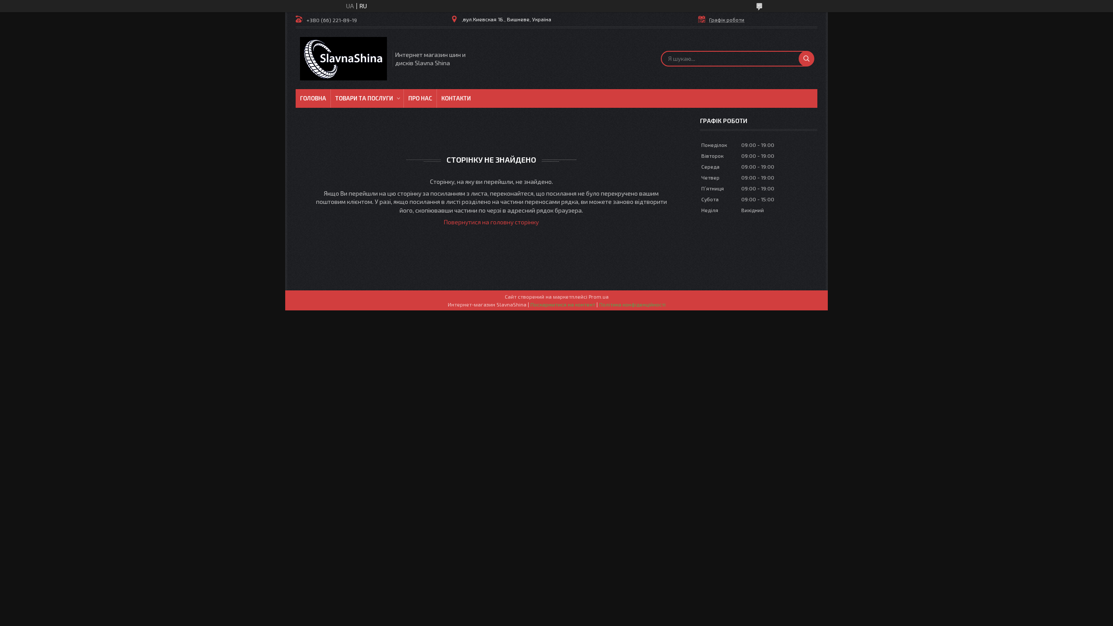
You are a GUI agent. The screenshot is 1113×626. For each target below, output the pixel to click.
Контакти (456, 98)
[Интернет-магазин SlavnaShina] (343, 58)
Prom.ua (599, 296)
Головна (313, 98)
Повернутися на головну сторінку (491, 222)
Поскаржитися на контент (562, 304)
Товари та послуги (364, 98)
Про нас (420, 98)
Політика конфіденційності (632, 304)
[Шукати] (806, 59)
